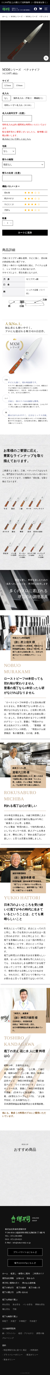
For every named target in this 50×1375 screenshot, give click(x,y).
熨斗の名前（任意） (12, 173)
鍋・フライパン (9, 1333)
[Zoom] (46, 58)
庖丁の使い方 (34, 1288)
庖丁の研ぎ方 (8, 1288)
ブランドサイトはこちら (23, 1252)
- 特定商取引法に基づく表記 (14, 1350)
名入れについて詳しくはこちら (16, 139)
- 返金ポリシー (8, 1360)
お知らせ (20, 1278)
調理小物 (40, 1333)
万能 (15, 1309)
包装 (4, 146)
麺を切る (6, 1309)
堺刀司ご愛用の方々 (10, 1283)
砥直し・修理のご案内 (20, 1274)
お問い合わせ (22, 1292)
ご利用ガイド (38, 1274)
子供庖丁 (33, 1321)
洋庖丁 (13, 1321)
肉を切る (6, 1304)
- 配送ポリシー (31, 1355)
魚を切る (16, 1304)
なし (6, 98)
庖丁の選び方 (8, 1292)
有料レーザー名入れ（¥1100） (18, 105)
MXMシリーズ (17, 17)
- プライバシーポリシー (12, 1355)
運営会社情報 (8, 1278)
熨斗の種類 (7, 159)
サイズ (5, 81)
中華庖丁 (23, 1321)
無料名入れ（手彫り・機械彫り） (28, 98)
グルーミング (8, 1338)
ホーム (5, 17)
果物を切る (40, 1304)
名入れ (5, 93)
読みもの (31, 1278)
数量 (4, 218)
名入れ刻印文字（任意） (14, 113)
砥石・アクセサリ (26, 1333)
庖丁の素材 (21, 1288)
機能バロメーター (11, 186)
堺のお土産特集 (29, 1283)
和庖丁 (5, 1321)
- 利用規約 (33, 1350)
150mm (19, 85)
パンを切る (28, 1304)
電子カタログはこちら (23, 1263)
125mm (7, 85)
